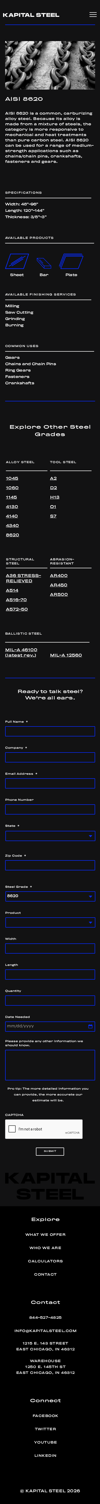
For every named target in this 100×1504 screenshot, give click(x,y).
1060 (12, 488)
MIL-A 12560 (66, 655)
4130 (12, 507)
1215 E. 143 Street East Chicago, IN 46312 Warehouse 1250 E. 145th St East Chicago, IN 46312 (45, 1358)
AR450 (58, 585)
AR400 (59, 576)
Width (10, 939)
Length (11, 965)
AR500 (59, 595)
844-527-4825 (45, 1317)
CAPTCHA (14, 1115)
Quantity (13, 991)
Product (13, 913)
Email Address (21, 774)
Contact (45, 1274)
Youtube (45, 1442)
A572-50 (17, 609)
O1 (53, 507)
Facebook (45, 1415)
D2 (53, 488)
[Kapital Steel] (31, 14)
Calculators (45, 1261)
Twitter (45, 1429)
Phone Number (19, 800)
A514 (12, 591)
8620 (12, 535)
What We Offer (45, 1234)
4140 (12, 516)
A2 (53, 478)
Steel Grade (18, 887)
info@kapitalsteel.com (45, 1331)
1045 (12, 478)
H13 (54, 497)
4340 (12, 526)
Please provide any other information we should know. (44, 1043)
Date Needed (17, 1017)
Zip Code (15, 856)
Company (16, 748)
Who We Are (45, 1248)
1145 (11, 497)
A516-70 (16, 600)
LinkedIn (45, 1455)
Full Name (16, 722)
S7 (53, 516)
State (12, 826)
